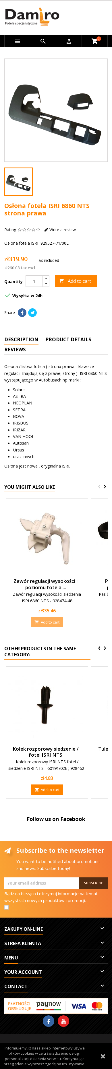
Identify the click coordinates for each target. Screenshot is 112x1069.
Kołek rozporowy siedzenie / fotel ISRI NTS (46, 751)
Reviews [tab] (15, 349)
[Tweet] (32, 312)
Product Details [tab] (68, 339)
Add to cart (75, 281)
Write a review (62, 229)
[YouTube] (63, 1021)
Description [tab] (21, 339)
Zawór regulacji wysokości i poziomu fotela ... (45, 584)
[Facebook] (48, 1021)
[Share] (22, 312)
